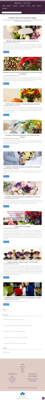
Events (33, 6)
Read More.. (6, 51)
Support (12, 376)
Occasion (22, 368)
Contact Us (12, 381)
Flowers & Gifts (6, 352)
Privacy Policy (12, 380)
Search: (4, 309)
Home (3, 6)
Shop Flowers (22, 366)
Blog (22, 372)
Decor (22, 370)
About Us (12, 377)
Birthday (9, 6)
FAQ (12, 382)
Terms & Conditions (12, 378)
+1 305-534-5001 (34, 378)
